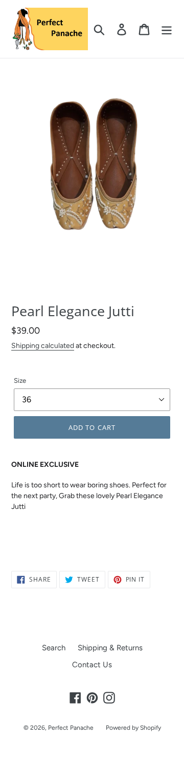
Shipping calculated (42, 345)
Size (20, 380)
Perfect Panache (71, 727)
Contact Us (92, 664)
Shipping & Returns (110, 647)
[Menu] (166, 29)
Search (53, 647)
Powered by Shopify (133, 727)
